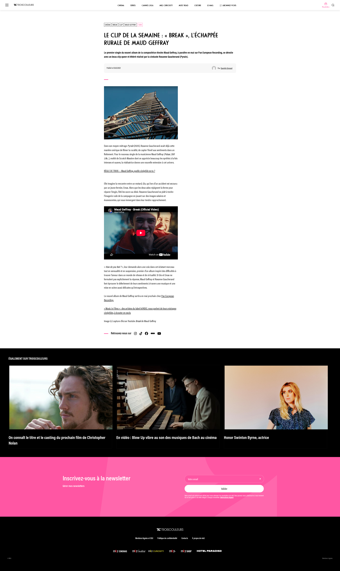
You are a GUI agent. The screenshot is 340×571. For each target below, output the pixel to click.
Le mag (210, 5)
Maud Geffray (130, 24)
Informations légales (226, 498)
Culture (197, 5)
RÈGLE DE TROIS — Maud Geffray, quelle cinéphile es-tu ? (129, 171)
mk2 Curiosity (166, 5)
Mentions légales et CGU (144, 538)
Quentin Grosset (226, 68)
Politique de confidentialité (167, 538)
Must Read (183, 5)
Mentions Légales (327, 558)
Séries (133, 5)
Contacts (184, 538)
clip (121, 24)
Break (115, 24)
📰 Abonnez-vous (227, 5)
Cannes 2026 (147, 5)
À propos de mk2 (198, 538)
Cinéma (121, 5)
